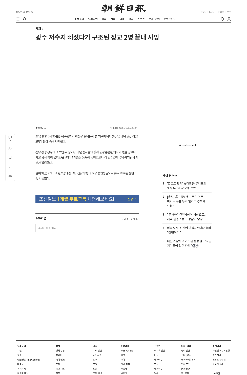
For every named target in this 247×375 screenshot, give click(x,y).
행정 (58, 373)
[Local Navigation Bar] (18, 19)
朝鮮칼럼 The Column (28, 359)
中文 (229, 12)
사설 (19, 350)
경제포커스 (22, 373)
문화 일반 (185, 368)
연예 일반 (185, 350)
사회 (38, 29)
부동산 (124, 373)
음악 (193, 359)
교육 (95, 364)
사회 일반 (97, 350)
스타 (183, 355)
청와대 (59, 355)
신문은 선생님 (219, 359)
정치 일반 (60, 350)
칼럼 (19, 355)
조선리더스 (218, 346)
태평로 (20, 364)
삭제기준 (135, 219)
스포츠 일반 (159, 350)
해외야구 (158, 359)
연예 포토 (185, 364)
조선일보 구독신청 (221, 350)
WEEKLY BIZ (127, 350)
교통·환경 (98, 373)
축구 (156, 364)
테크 (123, 355)
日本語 (221, 12)
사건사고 (97, 355)
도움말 (125, 219)
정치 (58, 346)
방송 (189, 355)
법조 (95, 359)
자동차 (124, 368)
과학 (123, 359)
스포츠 (157, 346)
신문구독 (202, 12)
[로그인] (229, 19)
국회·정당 (60, 359)
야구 (156, 355)
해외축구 (158, 368)
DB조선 (216, 373)
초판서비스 (218, 355)
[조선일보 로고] (123, 8)
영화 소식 (185, 359)
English (212, 12)
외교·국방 (60, 368)
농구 (156, 373)
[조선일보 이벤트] (87, 199)
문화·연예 (186, 346)
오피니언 (21, 346)
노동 (95, 368)
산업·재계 (125, 364)
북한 (58, 364)
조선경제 (125, 346)
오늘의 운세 (218, 364)
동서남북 (21, 368)
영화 (187, 373)
